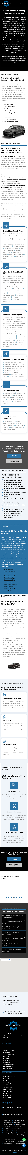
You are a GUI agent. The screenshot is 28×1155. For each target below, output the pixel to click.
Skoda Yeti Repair (8, 590)
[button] (20, 3)
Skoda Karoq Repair (9, 573)
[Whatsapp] (24, 1139)
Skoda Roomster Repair (10, 584)
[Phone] (24, 1145)
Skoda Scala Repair (9, 586)
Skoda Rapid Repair (9, 582)
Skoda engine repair (12, 179)
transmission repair (13, 181)
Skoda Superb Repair (9, 588)
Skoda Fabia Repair (9, 569)
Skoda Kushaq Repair (9, 578)
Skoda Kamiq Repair (9, 571)
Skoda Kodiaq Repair (9, 576)
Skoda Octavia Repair (9, 580)
